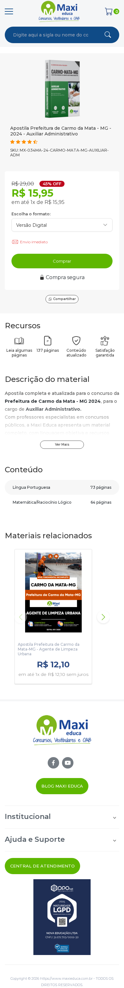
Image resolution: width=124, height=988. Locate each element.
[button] (103, 617)
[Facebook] (53, 763)
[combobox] (50, 35)
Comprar (62, 261)
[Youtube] (67, 763)
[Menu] (9, 11)
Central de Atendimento (42, 865)
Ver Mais (62, 444)
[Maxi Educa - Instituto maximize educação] (62, 735)
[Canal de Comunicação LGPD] (62, 917)
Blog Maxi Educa (62, 785)
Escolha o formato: (31, 214)
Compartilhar (64, 299)
